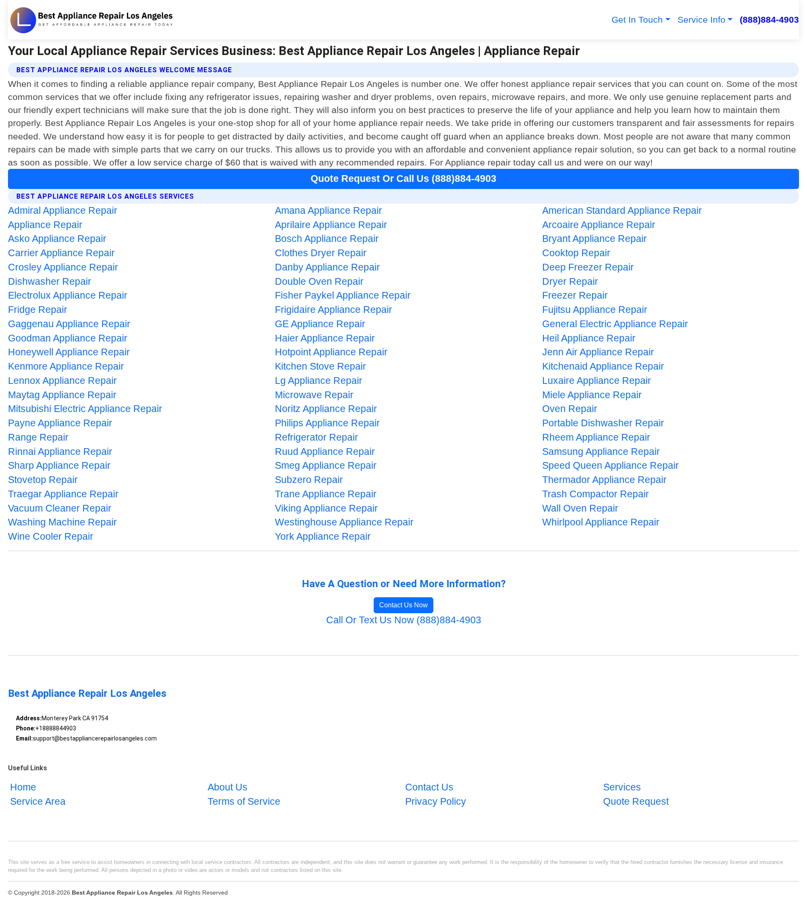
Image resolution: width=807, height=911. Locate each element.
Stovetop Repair (43, 480)
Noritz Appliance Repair (326, 409)
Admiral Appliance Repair (62, 210)
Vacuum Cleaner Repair (59, 508)
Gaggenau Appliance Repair (69, 324)
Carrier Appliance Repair (61, 253)
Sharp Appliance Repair (59, 465)
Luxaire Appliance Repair (596, 380)
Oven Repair (569, 409)
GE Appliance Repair (320, 324)
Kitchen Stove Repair (320, 366)
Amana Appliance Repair (328, 210)
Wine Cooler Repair (50, 536)
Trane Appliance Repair (326, 494)
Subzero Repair (309, 480)
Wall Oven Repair (580, 508)
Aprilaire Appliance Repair (331, 225)
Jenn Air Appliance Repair (598, 352)
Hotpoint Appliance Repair (331, 352)
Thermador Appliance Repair (604, 480)
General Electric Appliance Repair (615, 324)
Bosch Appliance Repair (327, 239)
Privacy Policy (435, 801)
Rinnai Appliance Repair (60, 451)
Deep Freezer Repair (588, 267)
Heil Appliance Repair (589, 338)
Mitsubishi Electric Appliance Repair (85, 409)
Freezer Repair (575, 295)
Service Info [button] (701, 19)
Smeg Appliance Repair (326, 465)
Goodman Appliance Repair (67, 338)
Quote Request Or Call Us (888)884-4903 (403, 178)
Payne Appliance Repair (60, 423)
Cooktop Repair (576, 253)
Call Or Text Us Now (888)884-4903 (403, 620)
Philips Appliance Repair (327, 423)
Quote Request (636, 801)
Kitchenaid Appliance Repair (603, 366)
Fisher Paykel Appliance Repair (343, 295)
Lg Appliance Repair (318, 380)
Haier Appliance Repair (325, 338)
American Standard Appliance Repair (622, 210)
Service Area (38, 801)
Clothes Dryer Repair (321, 253)
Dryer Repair (570, 281)
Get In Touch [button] (637, 19)
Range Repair (38, 437)
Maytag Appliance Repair (62, 395)
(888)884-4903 (769, 19)
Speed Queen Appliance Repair (610, 465)
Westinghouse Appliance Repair (344, 522)
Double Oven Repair (319, 281)
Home (23, 787)
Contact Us (429, 787)
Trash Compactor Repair (595, 494)
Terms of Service (244, 801)
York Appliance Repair (323, 536)
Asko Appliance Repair (57, 239)
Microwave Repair (314, 395)
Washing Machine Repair (62, 522)
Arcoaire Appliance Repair (598, 225)
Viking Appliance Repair (326, 508)
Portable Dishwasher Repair (603, 423)
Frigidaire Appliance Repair (333, 310)
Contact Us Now (403, 605)
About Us (228, 787)
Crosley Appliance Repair (63, 267)
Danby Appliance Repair (327, 267)
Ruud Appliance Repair (325, 451)
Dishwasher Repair (49, 281)
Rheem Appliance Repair (596, 437)
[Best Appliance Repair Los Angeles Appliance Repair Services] (91, 19)
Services (622, 787)
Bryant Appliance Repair (594, 239)
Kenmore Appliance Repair (66, 366)
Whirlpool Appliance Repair (600, 522)
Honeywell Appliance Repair (69, 352)
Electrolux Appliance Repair (67, 295)
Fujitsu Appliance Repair (594, 310)
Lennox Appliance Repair (62, 380)
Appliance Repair (45, 225)
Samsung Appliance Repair (601, 451)
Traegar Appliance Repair (63, 494)
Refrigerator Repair (316, 437)
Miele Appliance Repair (592, 395)
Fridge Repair (37, 310)
